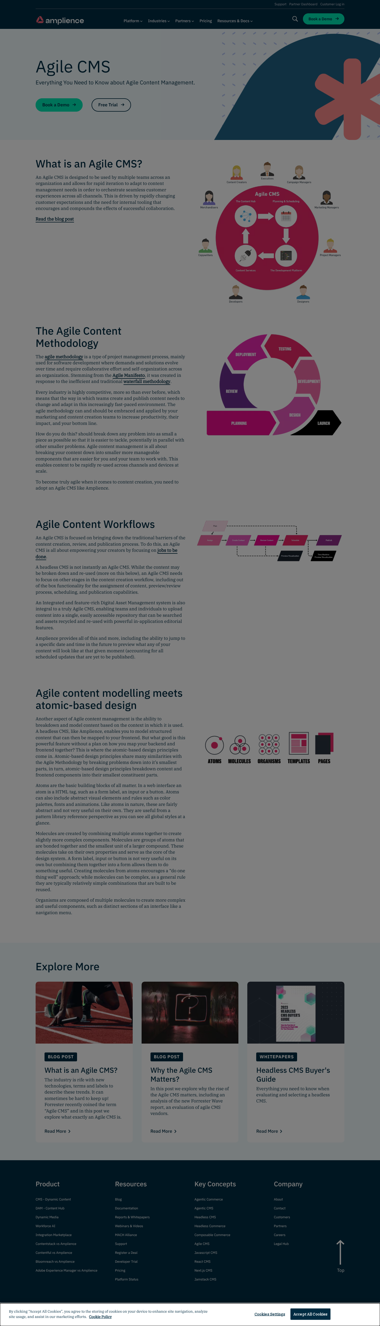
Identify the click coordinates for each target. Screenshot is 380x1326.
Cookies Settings (270, 1314)
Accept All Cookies (310, 1314)
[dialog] (190, 1314)
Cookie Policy (100, 1316)
